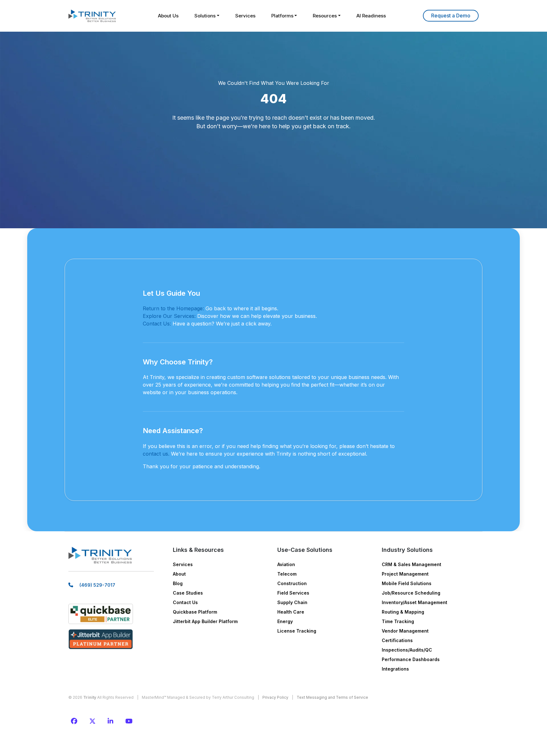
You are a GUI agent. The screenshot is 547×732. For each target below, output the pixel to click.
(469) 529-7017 (97, 585)
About (179, 574)
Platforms (282, 16)
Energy (285, 621)
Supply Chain (292, 602)
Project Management (405, 574)
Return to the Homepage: (173, 308)
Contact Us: (157, 323)
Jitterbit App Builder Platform (205, 621)
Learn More (451, 16)
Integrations (395, 669)
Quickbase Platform (195, 612)
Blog (178, 583)
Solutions (205, 16)
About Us (168, 16)
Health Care (290, 612)
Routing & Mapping (403, 612)
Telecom (287, 574)
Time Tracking (398, 621)
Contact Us (185, 602)
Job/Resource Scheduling (411, 593)
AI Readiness (371, 16)
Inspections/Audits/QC (407, 650)
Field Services (293, 593)
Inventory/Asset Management (414, 602)
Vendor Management (405, 631)
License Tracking (296, 631)
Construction (292, 583)
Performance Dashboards (411, 659)
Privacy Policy (275, 697)
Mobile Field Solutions (406, 583)
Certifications (397, 640)
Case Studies (188, 593)
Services (245, 16)
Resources (325, 16)
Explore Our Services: (169, 316)
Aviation (286, 564)
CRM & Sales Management (411, 564)
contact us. (156, 454)
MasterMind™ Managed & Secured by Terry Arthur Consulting (198, 697)
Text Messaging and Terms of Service (332, 697)
